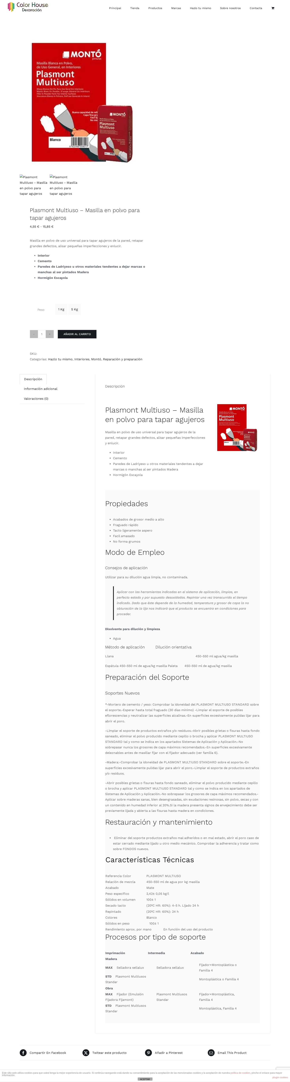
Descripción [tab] (33, 379)
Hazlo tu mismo (60, 359)
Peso (40, 310)
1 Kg (61, 309)
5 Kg (74, 309)
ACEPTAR (145, 1079)
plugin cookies (280, 1077)
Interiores (81, 359)
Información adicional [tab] (40, 389)
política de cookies (240, 1073)
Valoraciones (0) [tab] (36, 398)
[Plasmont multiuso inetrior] (80, 113)
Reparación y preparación (122, 359)
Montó (96, 359)
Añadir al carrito (77, 334)
